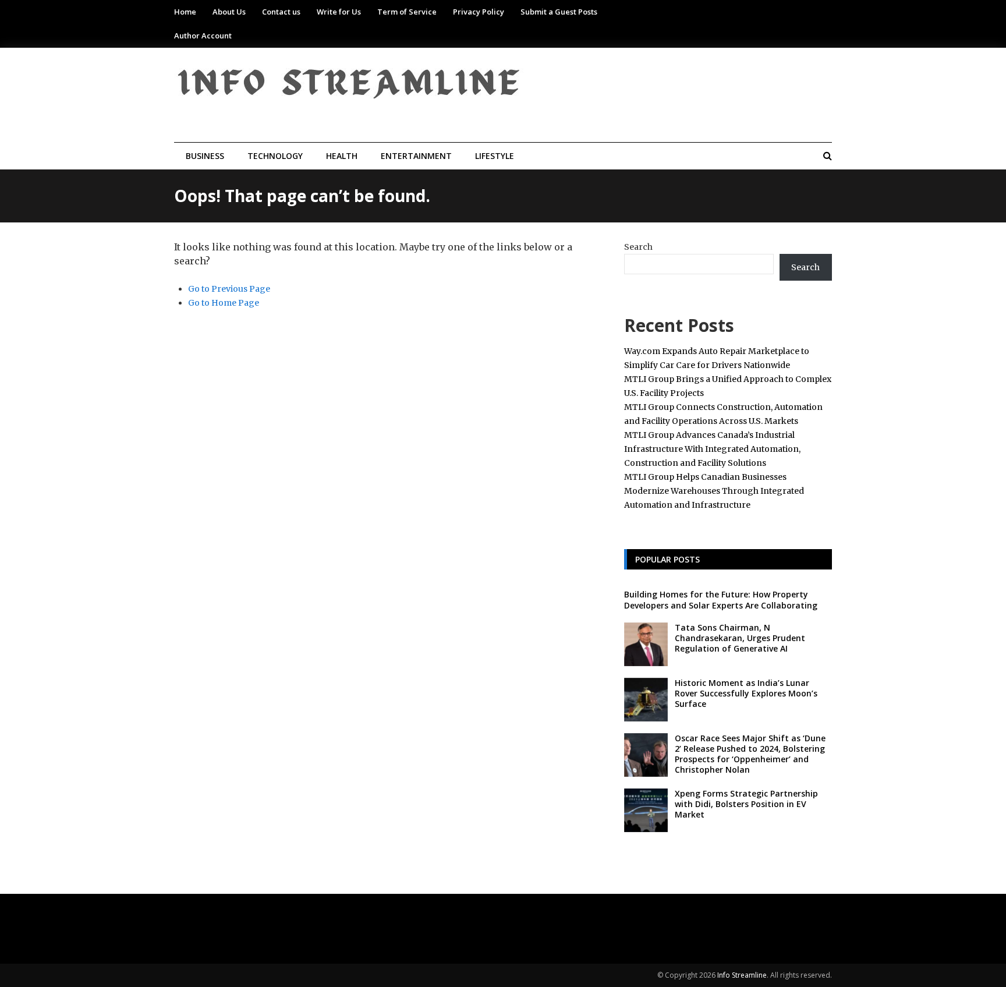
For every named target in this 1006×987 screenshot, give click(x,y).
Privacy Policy (478, 11)
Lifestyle (494, 155)
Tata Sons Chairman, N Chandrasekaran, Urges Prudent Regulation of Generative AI (740, 638)
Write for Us (339, 11)
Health (341, 155)
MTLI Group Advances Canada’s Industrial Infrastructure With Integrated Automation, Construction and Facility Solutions (712, 449)
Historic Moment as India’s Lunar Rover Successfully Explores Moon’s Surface (746, 693)
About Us (229, 11)
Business (205, 155)
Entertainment (416, 155)
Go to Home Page (223, 303)
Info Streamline (742, 975)
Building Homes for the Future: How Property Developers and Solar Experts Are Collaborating (720, 599)
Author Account (203, 35)
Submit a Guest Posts (558, 11)
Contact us (281, 11)
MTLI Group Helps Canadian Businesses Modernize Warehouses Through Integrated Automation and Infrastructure (714, 491)
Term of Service (407, 11)
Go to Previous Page (229, 289)
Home (185, 11)
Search (638, 247)
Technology (275, 155)
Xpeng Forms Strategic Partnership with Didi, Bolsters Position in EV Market (746, 804)
